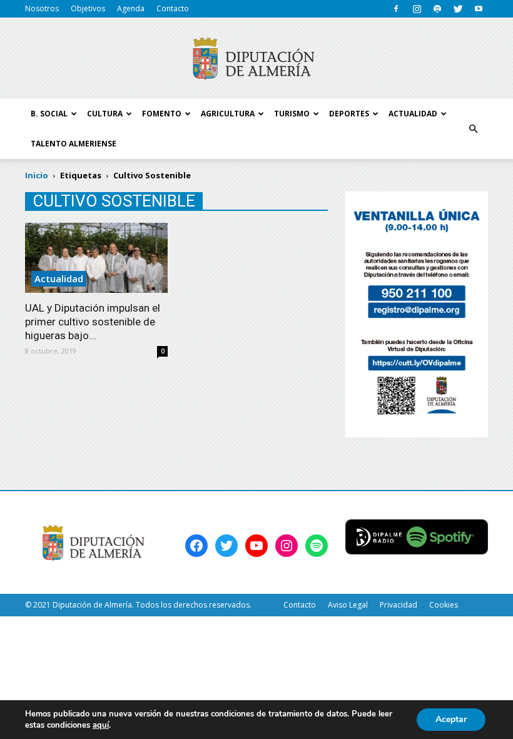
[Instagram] (416, 9)
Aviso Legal (348, 604)
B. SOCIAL (49, 113)
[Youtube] (478, 9)
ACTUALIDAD (413, 113)
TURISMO (292, 113)
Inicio (36, 175)
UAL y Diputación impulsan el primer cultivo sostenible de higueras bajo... (92, 322)
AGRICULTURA (228, 113)
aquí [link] (101, 725)
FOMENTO (161, 113)
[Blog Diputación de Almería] (256, 59)
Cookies (443, 604)
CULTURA (105, 113)
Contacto (172, 8)
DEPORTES (349, 113)
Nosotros (42, 8)
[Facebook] (396, 9)
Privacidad (398, 604)
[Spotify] (437, 9)
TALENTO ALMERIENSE (73, 143)
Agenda (131, 8)
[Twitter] (458, 9)
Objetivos (88, 8)
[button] (473, 129)
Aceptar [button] (451, 719)
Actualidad (58, 278)
